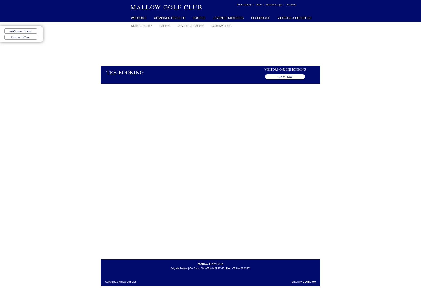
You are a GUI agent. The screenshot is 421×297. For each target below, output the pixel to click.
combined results (169, 18)
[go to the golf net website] (215, 278)
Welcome (138, 18)
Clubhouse (260, 18)
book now (285, 76)
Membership (141, 25)
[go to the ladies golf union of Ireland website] (200, 278)
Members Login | (275, 4)
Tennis (164, 25)
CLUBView (309, 281)
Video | (260, 4)
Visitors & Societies (294, 18)
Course (199, 18)
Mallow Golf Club (114, 11)
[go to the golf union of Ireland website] (190, 278)
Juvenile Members (228, 18)
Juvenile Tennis (190, 25)
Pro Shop (291, 4)
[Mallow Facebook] (232, 5)
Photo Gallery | (245, 4)
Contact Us (221, 25)
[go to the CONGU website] (229, 278)
